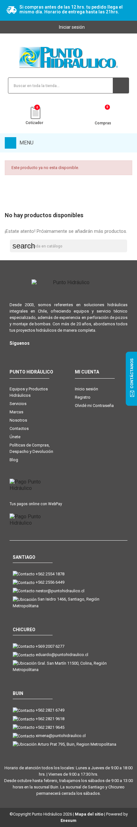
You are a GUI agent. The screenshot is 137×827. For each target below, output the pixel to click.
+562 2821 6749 (50, 710)
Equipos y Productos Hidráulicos (29, 392)
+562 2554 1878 (50, 574)
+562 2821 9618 (50, 718)
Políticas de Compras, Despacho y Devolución (31, 448)
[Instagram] (14, 354)
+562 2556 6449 (50, 582)
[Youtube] (39, 354)
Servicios (18, 403)
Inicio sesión (86, 389)
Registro (82, 397)
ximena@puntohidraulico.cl (61, 735)
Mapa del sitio (89, 814)
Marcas (16, 412)
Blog (14, 459)
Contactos (19, 428)
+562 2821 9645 (50, 727)
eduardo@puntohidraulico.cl (62, 654)
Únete (15, 436)
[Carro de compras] (102, 113)
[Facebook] (26, 354)
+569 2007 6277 (50, 646)
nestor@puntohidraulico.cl (60, 590)
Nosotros (18, 420)
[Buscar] (121, 85)
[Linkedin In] (52, 354)
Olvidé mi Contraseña (94, 405)
